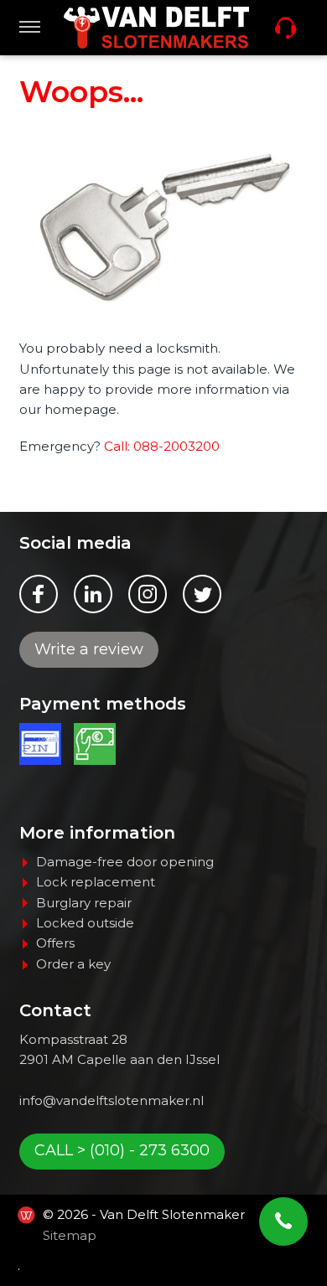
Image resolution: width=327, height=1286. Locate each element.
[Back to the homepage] (156, 28)
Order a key (73, 964)
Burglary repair (84, 903)
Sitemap (69, 1235)
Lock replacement (95, 882)
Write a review (88, 649)
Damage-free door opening (125, 862)
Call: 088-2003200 (162, 446)
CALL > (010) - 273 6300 (122, 1150)
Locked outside (85, 923)
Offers (55, 943)
